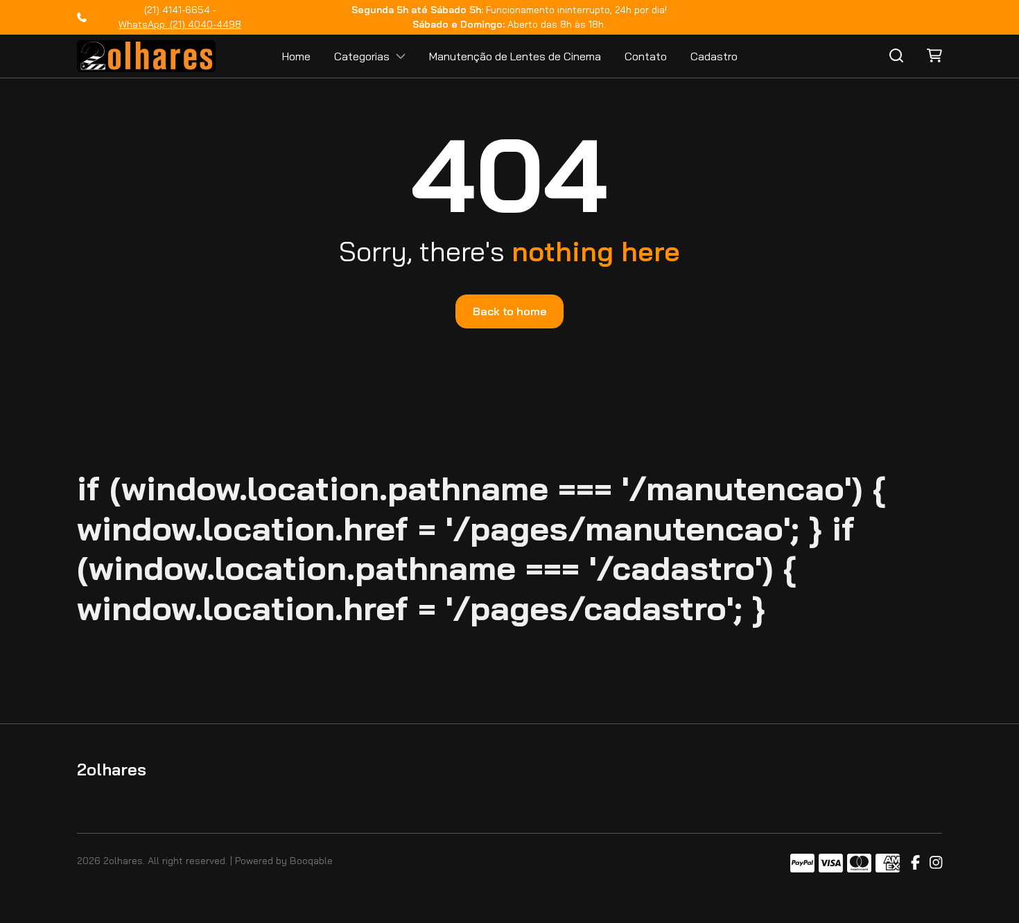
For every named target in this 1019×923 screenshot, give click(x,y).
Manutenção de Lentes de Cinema (515, 56)
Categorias (362, 56)
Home (296, 56)
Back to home (509, 311)
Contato (646, 56)
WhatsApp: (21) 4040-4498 (180, 24)
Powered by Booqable (284, 860)
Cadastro (714, 56)
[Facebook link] (915, 863)
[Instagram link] (936, 863)
